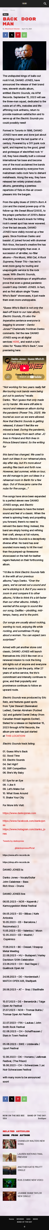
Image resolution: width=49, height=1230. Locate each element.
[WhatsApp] (24, 35)
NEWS (35, 1219)
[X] (11, 35)
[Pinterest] (18, 35)
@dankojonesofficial (24, 848)
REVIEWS (20, 1219)
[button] (45, 3)
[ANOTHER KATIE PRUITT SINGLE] (9, 1170)
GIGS (28, 1219)
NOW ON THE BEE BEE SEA (13, 1117)
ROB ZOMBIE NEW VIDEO (30, 1180)
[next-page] (8, 1206)
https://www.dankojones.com (19, 813)
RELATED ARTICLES (16, 1131)
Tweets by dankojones (13, 841)
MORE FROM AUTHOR (16, 1135)
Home (5, 10)
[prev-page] (4, 1206)
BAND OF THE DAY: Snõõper (36, 1117)
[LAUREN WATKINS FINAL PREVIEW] (9, 1157)
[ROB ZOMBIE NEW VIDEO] (9, 1183)
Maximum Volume (12, 29)
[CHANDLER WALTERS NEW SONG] (9, 1144)
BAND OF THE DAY (24, 1222)
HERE (16, 341)
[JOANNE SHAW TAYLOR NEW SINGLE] (9, 1196)
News (12, 10)
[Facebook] (5, 35)
